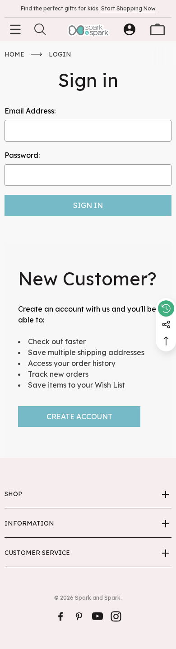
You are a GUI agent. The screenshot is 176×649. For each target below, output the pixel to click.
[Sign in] (129, 29)
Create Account (79, 416)
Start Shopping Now (128, 8)
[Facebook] (60, 616)
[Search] (40, 29)
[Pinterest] (79, 616)
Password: (22, 155)
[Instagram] (116, 616)
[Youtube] (97, 616)
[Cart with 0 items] (157, 29)
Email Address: (30, 110)
